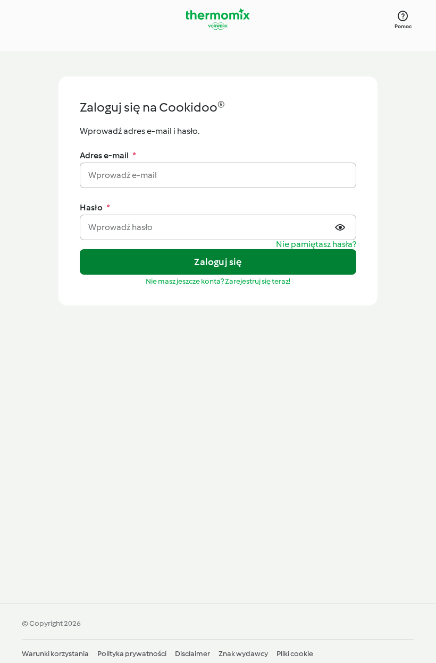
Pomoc (403, 26)
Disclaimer (192, 653)
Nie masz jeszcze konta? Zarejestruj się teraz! (218, 281)
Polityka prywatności (131, 653)
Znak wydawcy (243, 653)
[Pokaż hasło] (341, 227)
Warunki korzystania (55, 653)
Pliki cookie (294, 653)
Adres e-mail (108, 155)
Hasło (95, 207)
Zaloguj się (217, 262)
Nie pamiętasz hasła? (316, 244)
